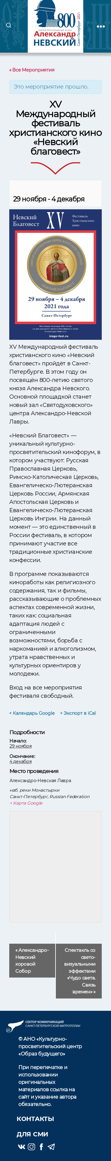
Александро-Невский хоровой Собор (32, 960)
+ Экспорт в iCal (78, 713)
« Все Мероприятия (31, 70)
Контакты (35, 1119)
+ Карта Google (26, 803)
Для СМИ (32, 1134)
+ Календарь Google (32, 713)
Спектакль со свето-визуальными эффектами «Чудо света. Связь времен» (80, 970)
